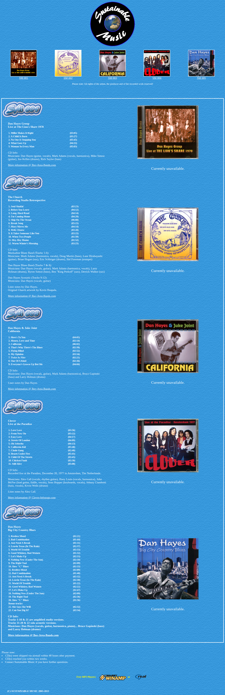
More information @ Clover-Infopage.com (32, 497)
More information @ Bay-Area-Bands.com (32, 165)
